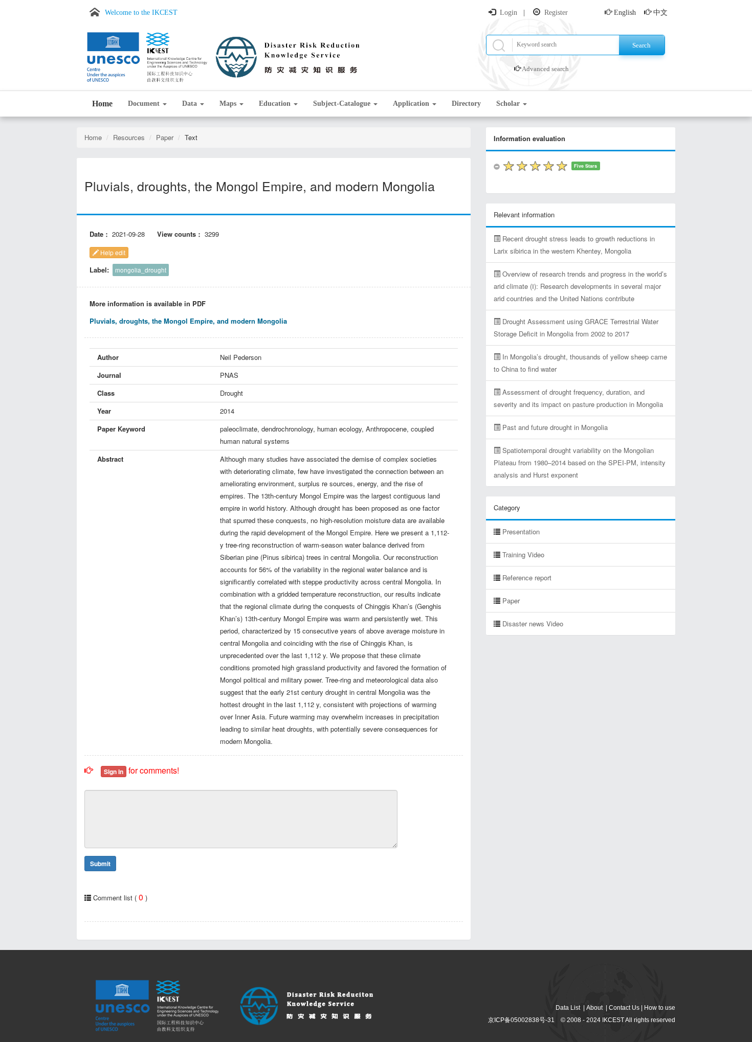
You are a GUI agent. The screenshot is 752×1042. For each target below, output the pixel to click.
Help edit (112, 252)
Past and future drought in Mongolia (554, 427)
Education (276, 103)
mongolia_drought (140, 270)
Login (508, 12)
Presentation (521, 531)
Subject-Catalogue (342, 103)
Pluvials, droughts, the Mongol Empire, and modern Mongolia (188, 321)
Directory (466, 103)
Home (102, 103)
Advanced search (545, 69)
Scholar (509, 103)
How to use (659, 1007)
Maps (228, 103)
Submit (100, 863)
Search (641, 45)
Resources (129, 137)
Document (145, 103)
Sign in (113, 771)
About (594, 1007)
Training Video (523, 554)
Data (190, 103)
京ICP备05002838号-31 (521, 1020)
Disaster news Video (532, 623)
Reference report (526, 577)
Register (556, 12)
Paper (164, 137)
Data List (568, 1007)
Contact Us (624, 1007)
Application (412, 103)
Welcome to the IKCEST (141, 12)
